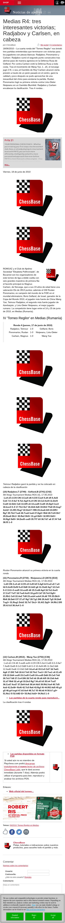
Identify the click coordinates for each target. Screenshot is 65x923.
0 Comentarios (56, 45)
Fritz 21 (9, 140)
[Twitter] (19, 832)
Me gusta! (45, 45)
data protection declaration (35, 910)
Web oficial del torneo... (21, 791)
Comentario (8, 881)
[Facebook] (12, 832)
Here (33, 905)
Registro (27, 877)
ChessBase (19, 842)
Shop (6, 3)
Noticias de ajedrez (27, 12)
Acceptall (52, 916)
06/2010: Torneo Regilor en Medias (24, 825)
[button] (19, 2)
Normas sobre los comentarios (15, 866)
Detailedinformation (15, 916)
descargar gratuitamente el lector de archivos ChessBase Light (24, 766)
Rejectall (34, 916)
